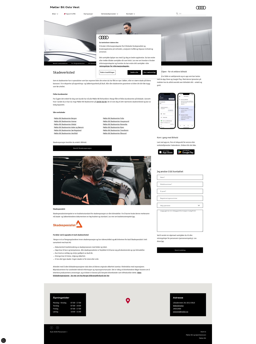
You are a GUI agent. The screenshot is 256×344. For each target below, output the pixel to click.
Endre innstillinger (3, 340)
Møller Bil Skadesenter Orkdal (65, 124)
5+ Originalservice (77, 63)
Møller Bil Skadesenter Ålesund (114, 133)
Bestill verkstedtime (60, 63)
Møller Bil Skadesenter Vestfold (66, 133)
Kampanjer (88, 14)
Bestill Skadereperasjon (82, 148)
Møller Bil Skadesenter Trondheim (115, 130)
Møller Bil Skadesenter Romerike (115, 124)
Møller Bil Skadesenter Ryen (113, 127)
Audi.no (203, 332)
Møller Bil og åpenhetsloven (196, 335)
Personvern (62, 332)
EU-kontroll (92, 63)
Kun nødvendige (150, 72)
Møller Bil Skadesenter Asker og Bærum (69, 127)
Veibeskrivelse (178, 306)
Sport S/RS (71, 14)
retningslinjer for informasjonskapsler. (114, 66)
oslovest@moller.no (180, 312)
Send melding (180, 250)
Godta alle (134, 72)
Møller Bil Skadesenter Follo (113, 118)
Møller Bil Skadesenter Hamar (65, 121)
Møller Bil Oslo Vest (65, 7)
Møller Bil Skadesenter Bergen (65, 118)
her (133, 217)
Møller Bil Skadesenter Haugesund (116, 121)
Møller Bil (202, 338)
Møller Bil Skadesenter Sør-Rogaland (67, 130)
